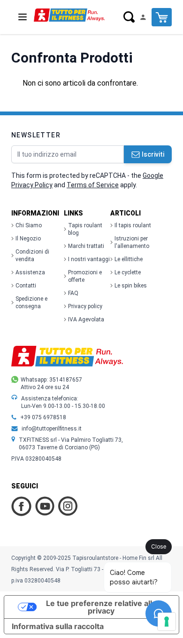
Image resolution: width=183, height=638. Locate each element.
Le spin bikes (130, 285)
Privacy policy (85, 306)
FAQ (73, 293)
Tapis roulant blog (85, 229)
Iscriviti (153, 154)
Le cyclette (127, 272)
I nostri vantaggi (89, 259)
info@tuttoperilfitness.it (52, 428)
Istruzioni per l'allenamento (131, 242)
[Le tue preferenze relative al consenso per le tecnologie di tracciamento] (166, 621)
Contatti (25, 285)
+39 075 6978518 (43, 417)
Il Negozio (28, 238)
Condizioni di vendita (32, 255)
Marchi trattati (86, 246)
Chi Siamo (28, 225)
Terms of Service (93, 185)
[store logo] (69, 15)
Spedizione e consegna (31, 302)
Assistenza (30, 272)
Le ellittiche (128, 259)
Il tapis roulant (132, 225)
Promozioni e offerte (85, 276)
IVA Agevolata (86, 319)
